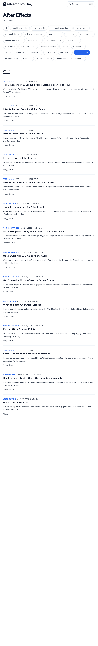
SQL (8, 52)
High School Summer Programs (70, 58)
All (6, 28)
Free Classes (39, 28)
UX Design (72, 40)
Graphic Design (20, 28)
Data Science (54, 34)
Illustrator (65, 52)
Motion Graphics (48, 46)
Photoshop (34, 52)
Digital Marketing (54, 40)
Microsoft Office (44, 58)
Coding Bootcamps (13, 40)
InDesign (50, 52)
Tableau (27, 58)
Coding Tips (86, 34)
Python (70, 34)
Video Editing (34, 40)
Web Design (81, 28)
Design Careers (28, 46)
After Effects (82, 52)
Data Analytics (12, 34)
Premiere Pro (11, 58)
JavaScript (78, 46)
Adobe (20, 52)
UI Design (10, 46)
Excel (65, 46)
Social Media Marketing (60, 28)
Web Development (34, 34)
